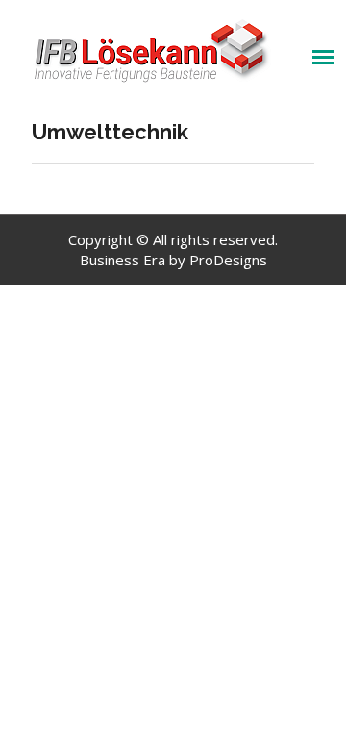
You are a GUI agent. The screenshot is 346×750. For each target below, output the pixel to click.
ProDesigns (228, 259)
